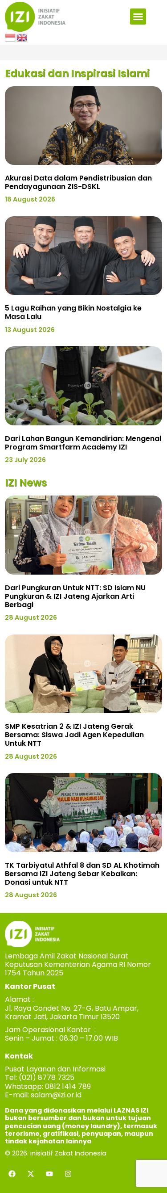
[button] (138, 16)
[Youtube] (49, 1174)
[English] (22, 37)
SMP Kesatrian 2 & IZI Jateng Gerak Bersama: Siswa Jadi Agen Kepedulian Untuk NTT (74, 734)
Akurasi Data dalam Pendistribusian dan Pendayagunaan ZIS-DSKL (78, 182)
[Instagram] (68, 1174)
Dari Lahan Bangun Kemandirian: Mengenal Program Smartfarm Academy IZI (83, 442)
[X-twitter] (31, 1174)
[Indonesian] (10, 37)
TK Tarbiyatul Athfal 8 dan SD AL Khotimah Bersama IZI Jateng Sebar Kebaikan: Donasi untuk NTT (82, 873)
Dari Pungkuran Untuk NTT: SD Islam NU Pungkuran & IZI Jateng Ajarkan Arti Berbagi (75, 596)
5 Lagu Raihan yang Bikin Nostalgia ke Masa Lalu (73, 312)
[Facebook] (12, 1174)
